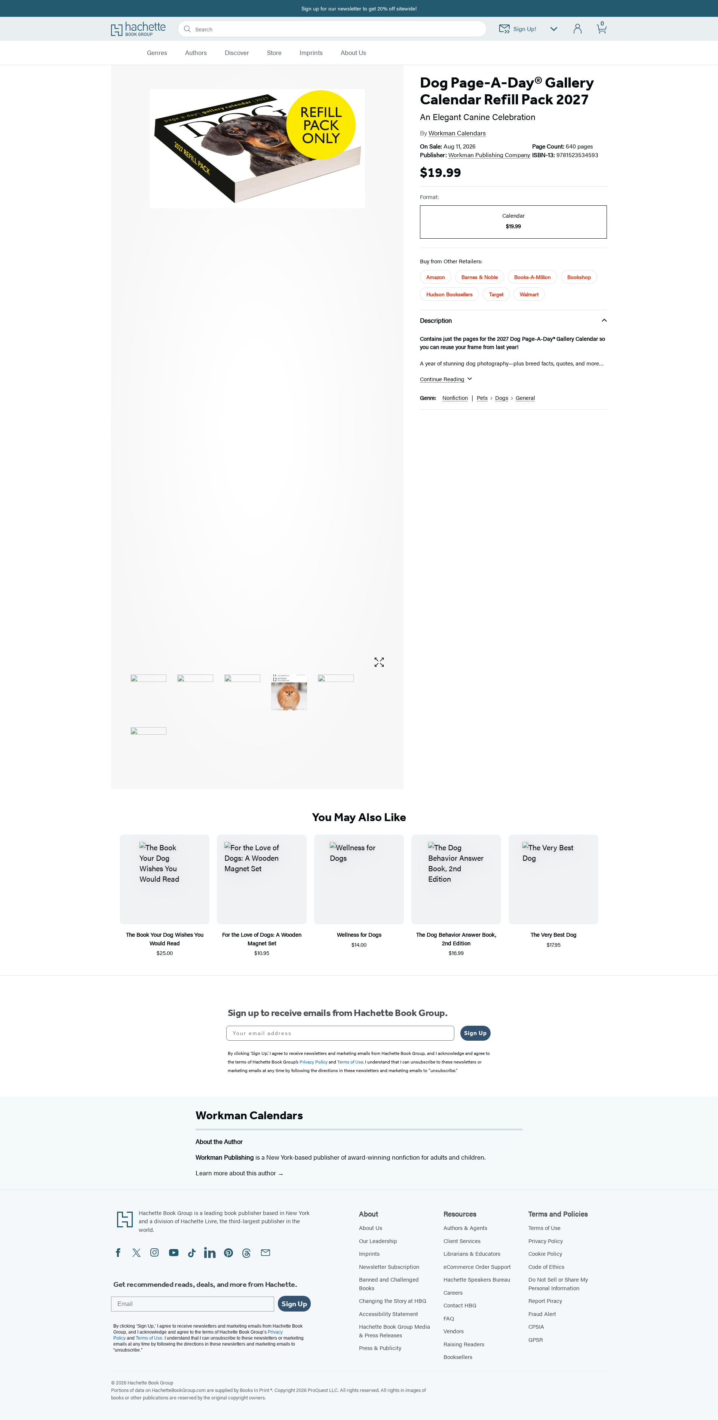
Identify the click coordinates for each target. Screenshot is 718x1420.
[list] (257, 369)
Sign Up (475, 1033)
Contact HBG (460, 1305)
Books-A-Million (532, 277)
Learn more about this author (236, 1172)
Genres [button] (157, 53)
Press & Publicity (380, 1348)
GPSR (535, 1339)
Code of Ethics (546, 1266)
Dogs (501, 397)
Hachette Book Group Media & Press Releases (394, 1330)
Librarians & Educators (472, 1253)
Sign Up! (524, 28)
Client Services (462, 1241)
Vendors (454, 1331)
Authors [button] (196, 53)
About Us (370, 1227)
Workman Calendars (457, 132)
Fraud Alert (542, 1314)
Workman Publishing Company (489, 154)
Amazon (435, 277)
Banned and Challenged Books (389, 1283)
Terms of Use (544, 1227)
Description (436, 320)
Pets (482, 397)
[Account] (577, 29)
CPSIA (536, 1326)
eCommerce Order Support (477, 1266)
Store (274, 53)
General (525, 397)
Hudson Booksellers (449, 294)
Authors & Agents (465, 1227)
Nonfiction (455, 397)
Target (496, 294)
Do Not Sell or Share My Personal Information (558, 1283)
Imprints (311, 53)
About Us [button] (353, 53)
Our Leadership (378, 1241)
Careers (453, 1292)
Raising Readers (464, 1344)
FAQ (449, 1318)
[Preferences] (553, 29)
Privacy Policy (545, 1241)
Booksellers (458, 1357)
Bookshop (579, 277)
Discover (237, 53)
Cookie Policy (545, 1253)
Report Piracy (545, 1300)
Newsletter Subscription (389, 1266)
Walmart (529, 294)
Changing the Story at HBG (392, 1300)
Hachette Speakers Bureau (477, 1279)
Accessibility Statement (388, 1314)
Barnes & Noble (479, 277)
